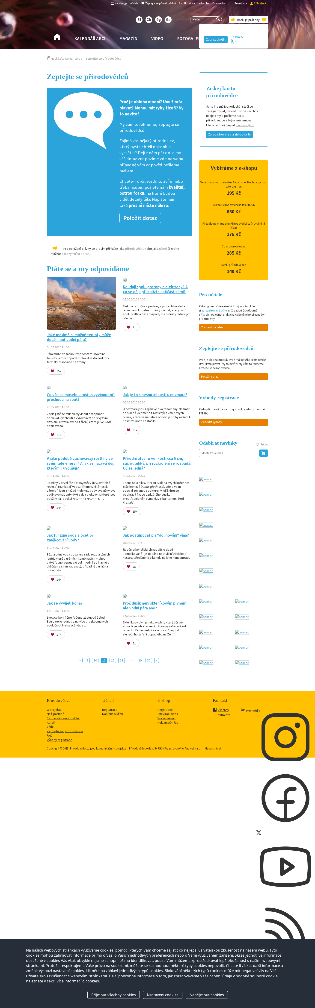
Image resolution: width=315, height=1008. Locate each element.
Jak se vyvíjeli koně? (65, 603)
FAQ (49, 735)
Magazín (128, 38)
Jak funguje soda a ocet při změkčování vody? (70, 538)
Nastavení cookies (162, 994)
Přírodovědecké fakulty (143, 748)
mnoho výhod (245, 125)
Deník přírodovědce (233, 265)
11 (104, 660)
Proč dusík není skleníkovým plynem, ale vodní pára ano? (155, 606)
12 (112, 660)
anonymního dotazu (76, 254)
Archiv (264, 444)
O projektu (54, 710)
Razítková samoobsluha (194, 3)
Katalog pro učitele (126, 3)
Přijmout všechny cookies (113, 994)
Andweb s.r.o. (193, 748)
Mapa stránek (213, 748)
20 (140, 660)
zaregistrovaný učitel (214, 310)
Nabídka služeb (112, 714)
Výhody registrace (59, 740)
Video (157, 38)
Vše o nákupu (166, 718)
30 (148, 660)
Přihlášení (260, 3)
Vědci (50, 727)
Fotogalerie (191, 38)
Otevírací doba (168, 714)
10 (95, 660)
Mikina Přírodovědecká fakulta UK (234, 205)
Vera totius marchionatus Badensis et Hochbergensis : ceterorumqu (233, 184)
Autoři (51, 722)
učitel (163, 249)
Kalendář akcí (89, 38)
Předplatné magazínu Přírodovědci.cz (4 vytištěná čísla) (233, 226)
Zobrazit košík (216, 39)
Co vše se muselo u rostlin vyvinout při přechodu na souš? (81, 397)
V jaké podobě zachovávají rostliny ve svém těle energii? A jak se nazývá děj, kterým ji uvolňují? (80, 463)
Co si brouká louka (234, 246)
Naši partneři (55, 714)
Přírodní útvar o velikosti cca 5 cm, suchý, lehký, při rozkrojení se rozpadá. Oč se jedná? (157, 463)
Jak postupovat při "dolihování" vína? (156, 535)
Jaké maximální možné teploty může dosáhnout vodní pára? (79, 337)
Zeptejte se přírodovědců (160, 3)
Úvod (78, 58)
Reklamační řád (168, 722)
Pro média (218, 3)
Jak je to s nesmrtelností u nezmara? (155, 394)
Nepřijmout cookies (207, 994)
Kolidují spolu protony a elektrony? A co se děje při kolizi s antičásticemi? (155, 289)
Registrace (241, 3)
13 (121, 660)
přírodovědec (134, 249)
